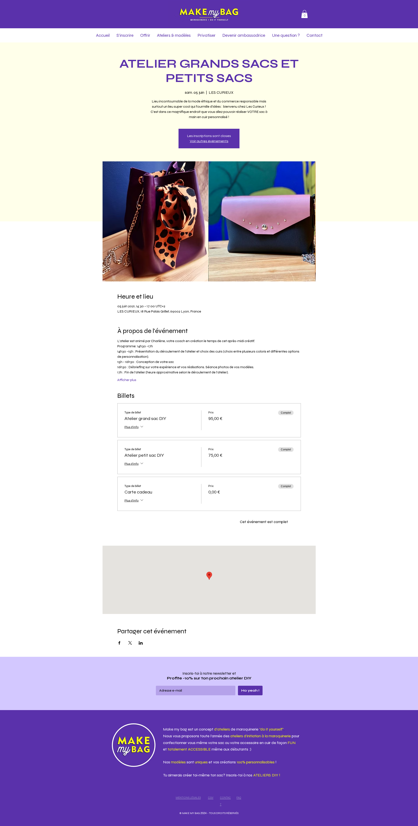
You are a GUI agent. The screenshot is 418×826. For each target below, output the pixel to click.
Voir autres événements (209, 141)
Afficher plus (126, 380)
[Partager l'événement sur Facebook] (119, 643)
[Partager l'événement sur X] (130, 643)
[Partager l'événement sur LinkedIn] (141, 643)
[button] (304, 14)
